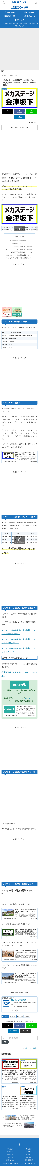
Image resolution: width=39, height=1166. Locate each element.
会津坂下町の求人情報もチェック (21, 252)
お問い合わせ (10, 1160)
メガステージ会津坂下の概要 (17, 240)
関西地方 (10, 1154)
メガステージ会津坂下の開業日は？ (19, 258)
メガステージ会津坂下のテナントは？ (20, 246)
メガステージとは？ (14, 243)
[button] (25, 1031)
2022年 (13, 1016)
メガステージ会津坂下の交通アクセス (20, 255)
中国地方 (29, 1154)
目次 (17, 236)
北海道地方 (10, 1149)
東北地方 (6, 1016)
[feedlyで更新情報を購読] (15, 1010)
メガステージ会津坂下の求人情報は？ (20, 249)
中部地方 (29, 1151)
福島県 (27, 1016)
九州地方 (29, 1157)
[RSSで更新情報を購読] (18, 1010)
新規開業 (20, 1016)
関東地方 (10, 1151)
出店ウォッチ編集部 (18, 1000)
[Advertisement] (19, 49)
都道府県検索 (29, 1160)
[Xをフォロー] (12, 1010)
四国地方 (10, 1157)
